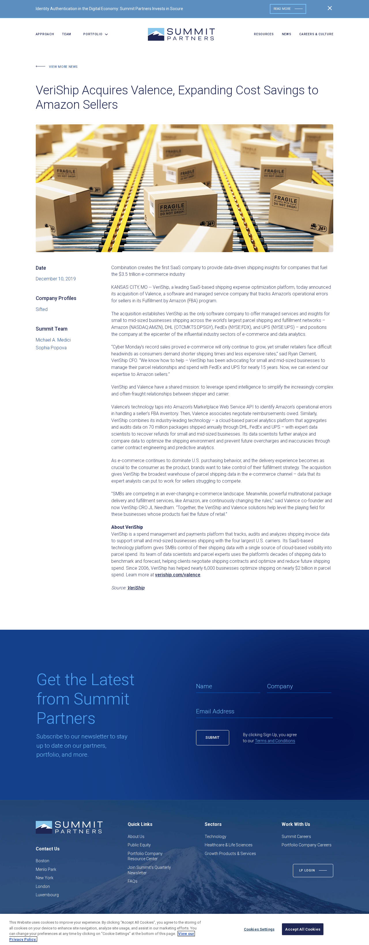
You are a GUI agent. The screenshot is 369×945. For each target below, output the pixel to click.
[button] (93, 34)
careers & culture (316, 34)
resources (264, 34)
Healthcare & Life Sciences (229, 845)
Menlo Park (46, 869)
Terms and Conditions (275, 740)
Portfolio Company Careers (307, 845)
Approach (45, 34)
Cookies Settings (259, 929)
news (286, 34)
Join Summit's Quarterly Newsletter (149, 870)
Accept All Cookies (302, 929)
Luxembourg (47, 894)
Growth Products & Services (230, 853)
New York (44, 877)
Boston (42, 860)
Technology (215, 836)
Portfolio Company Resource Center (145, 856)
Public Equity (139, 845)
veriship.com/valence (177, 575)
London (43, 886)
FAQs (133, 881)
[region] (184, 929)
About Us (136, 836)
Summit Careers (296, 836)
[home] (181, 34)
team (66, 34)
